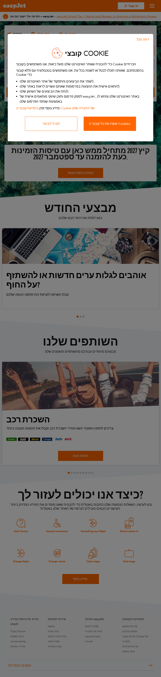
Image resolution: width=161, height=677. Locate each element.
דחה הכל (142, 39)
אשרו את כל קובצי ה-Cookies (109, 124)
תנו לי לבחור (51, 124)
